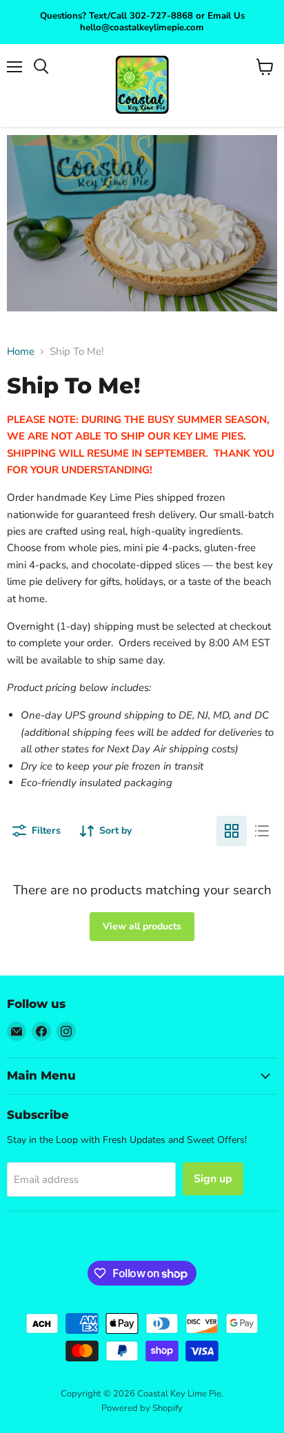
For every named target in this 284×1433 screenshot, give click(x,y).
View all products (142, 926)
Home (20, 352)
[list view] (262, 831)
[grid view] (231, 831)
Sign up (213, 1178)
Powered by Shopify (142, 1408)
